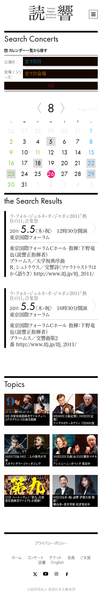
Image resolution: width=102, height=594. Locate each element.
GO (51, 86)
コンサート (35, 557)
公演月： (10, 62)
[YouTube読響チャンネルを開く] (45, 575)
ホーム (17, 557)
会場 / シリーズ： (13, 74)
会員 (71, 557)
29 (91, 174)
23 (11, 174)
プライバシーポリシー (51, 543)
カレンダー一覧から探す (28, 50)
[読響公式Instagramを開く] (56, 575)
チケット (55, 557)
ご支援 (85, 557)
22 (91, 163)
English (57, 562)
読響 (42, 562)
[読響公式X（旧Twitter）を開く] (35, 575)
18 (38, 163)
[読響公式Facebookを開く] (67, 575)
